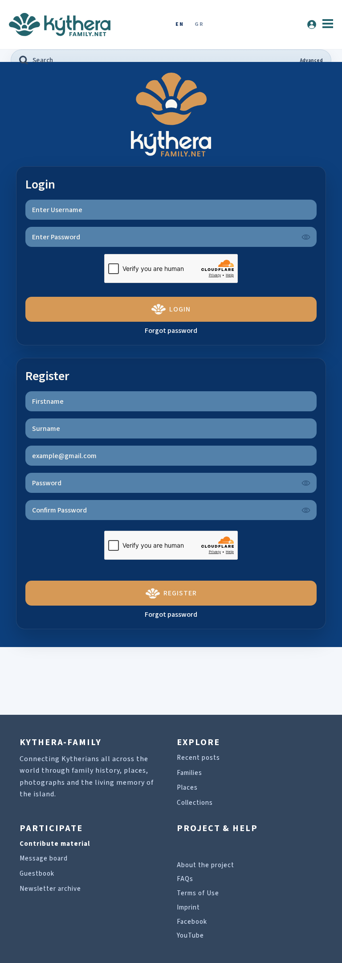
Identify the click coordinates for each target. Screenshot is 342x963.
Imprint (188, 907)
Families (189, 773)
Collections (195, 802)
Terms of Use (198, 893)
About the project (205, 865)
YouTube (190, 935)
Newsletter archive (50, 888)
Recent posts (198, 757)
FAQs (185, 879)
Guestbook (37, 873)
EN (179, 25)
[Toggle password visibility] (306, 237)
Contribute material (55, 843)
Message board (44, 858)
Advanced (311, 60)
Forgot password (171, 330)
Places (187, 787)
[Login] (311, 24)
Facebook (192, 921)
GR (199, 25)
